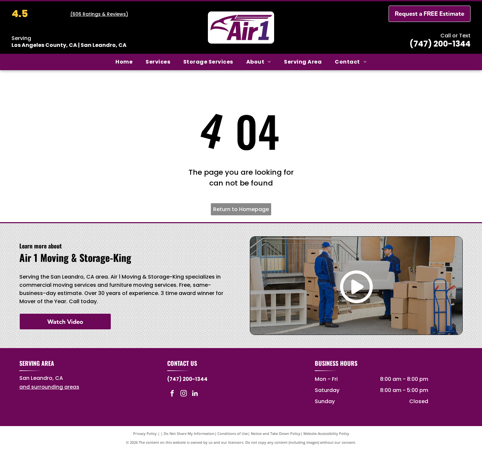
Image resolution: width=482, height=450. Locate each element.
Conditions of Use (232, 433)
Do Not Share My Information (189, 433)
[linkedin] (195, 394)
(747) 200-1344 (440, 43)
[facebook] (172, 394)
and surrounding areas (49, 386)
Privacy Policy (145, 433)
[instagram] (184, 394)
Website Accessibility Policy (326, 433)
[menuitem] (124, 62)
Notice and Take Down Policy (275, 433)
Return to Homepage (241, 209)
